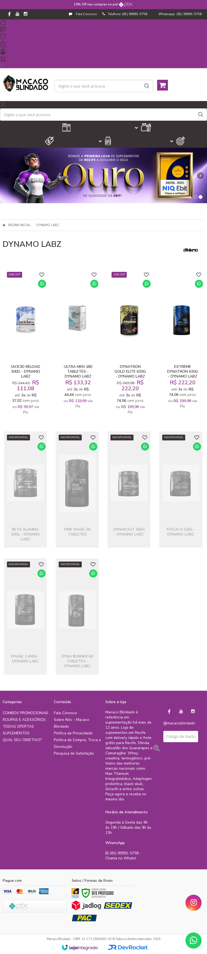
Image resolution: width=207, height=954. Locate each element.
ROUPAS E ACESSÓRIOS (24, 719)
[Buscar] (146, 86)
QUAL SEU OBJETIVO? (22, 739)
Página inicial (19, 225)
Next (200, 174)
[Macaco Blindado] (26, 83)
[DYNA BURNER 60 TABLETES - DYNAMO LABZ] (77, 616)
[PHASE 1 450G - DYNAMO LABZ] (25, 616)
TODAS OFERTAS (18, 726)
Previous (7, 175)
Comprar (29, 353)
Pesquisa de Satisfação (74, 753)
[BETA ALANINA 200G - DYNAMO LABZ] (25, 489)
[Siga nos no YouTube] (181, 711)
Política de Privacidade (73, 733)
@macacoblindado (179, 723)
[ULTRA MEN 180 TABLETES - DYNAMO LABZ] (78, 344)
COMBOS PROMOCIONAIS (25, 713)
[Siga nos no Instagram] (26, 14)
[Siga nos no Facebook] (9, 14)
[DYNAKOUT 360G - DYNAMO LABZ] (129, 489)
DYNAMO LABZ (47, 225)
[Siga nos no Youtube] (17, 14)
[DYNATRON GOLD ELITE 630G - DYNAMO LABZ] (130, 344)
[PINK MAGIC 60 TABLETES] (77, 489)
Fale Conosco (86, 14)
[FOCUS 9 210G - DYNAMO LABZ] (181, 489)
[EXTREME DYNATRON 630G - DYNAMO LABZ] (182, 344)
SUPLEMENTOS (16, 733)
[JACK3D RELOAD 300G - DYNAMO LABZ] (25, 344)
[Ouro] (75, 893)
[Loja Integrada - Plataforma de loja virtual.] (80, 947)
